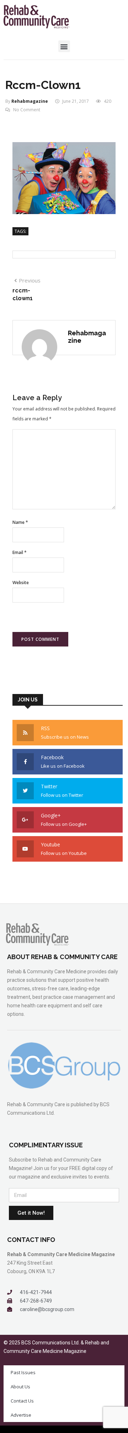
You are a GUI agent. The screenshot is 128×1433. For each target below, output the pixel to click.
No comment (26, 110)
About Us (20, 1386)
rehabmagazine (29, 101)
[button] (64, 46)
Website (20, 583)
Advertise (21, 1415)
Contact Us (22, 1401)
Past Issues (23, 1372)
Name (20, 522)
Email (19, 552)
